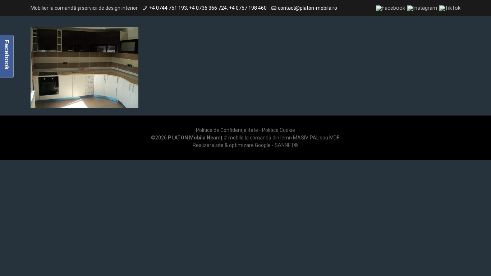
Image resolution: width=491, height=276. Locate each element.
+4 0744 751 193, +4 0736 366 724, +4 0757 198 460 (208, 8)
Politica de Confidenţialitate (227, 130)
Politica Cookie (278, 130)
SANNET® (286, 145)
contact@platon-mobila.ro (307, 8)
